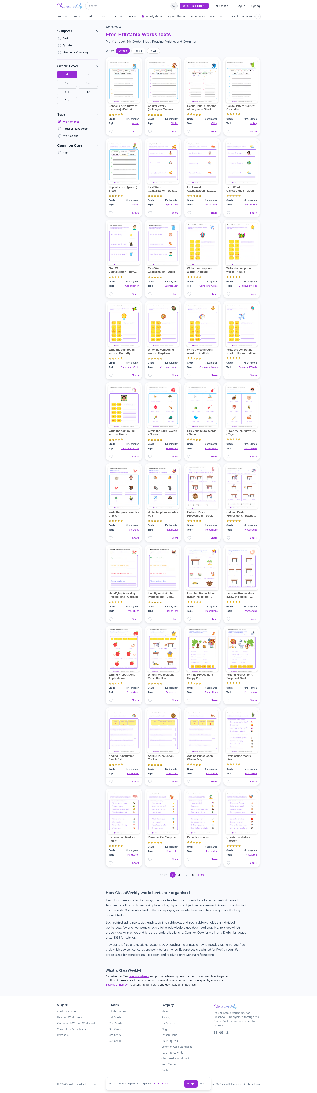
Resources (216, 16)
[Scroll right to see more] (258, 16)
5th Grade (115, 1041)
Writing (135, 123)
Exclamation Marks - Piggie (122, 839)
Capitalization (171, 204)
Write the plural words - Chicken (124, 514)
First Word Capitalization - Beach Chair (162, 190)
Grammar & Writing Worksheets (76, 1023)
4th (117, 16)
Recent (153, 50)
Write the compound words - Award (239, 270)
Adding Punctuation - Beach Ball (122, 757)
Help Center (168, 1064)
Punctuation (133, 773)
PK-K (61, 16)
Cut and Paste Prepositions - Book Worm (200, 516)
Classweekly (69, 5)
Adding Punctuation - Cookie (161, 757)
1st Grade (115, 1017)
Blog (164, 1029)
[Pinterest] (221, 1032)
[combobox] (127, 6)
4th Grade (115, 1035)
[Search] (173, 6)
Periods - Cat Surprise (162, 837)
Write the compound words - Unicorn (122, 432)
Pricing (165, 1017)
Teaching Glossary (241, 16)
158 (192, 874)
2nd (89, 16)
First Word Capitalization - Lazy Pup (200, 190)
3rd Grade (115, 1029)
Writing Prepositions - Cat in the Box (162, 676)
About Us (167, 1011)
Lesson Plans (198, 16)
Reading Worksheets (70, 1017)
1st (75, 16)
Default (123, 50)
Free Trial (192, 6)
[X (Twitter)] (227, 1032)
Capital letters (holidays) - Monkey (160, 107)
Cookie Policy (161, 1083)
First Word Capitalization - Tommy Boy (123, 272)
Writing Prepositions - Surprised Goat (240, 676)
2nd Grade (115, 1023)
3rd (103, 16)
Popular (138, 50)
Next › (201, 874)
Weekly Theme (154, 16)
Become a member (117, 984)
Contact (166, 1070)
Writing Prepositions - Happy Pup (201, 676)
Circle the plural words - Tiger (241, 432)
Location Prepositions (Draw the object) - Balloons (201, 597)
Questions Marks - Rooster (238, 839)
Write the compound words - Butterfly (122, 351)
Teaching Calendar (173, 1052)
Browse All (63, 1035)
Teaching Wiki (169, 1041)
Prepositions (211, 530)
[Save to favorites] (111, 131)
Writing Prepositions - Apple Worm (123, 676)
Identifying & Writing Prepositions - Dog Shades (161, 597)
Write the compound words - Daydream (161, 351)
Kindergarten (117, 1011)
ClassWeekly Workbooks (176, 1058)
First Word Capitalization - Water (161, 270)
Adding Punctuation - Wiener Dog (200, 757)
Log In (241, 6)
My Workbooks (176, 16)
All (67, 74)
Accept (191, 1083)
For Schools (221, 6)
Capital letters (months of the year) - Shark (201, 107)
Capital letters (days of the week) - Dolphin (123, 107)
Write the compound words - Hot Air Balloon (241, 351)
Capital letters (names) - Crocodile (241, 107)
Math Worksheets (68, 1011)
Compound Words (208, 286)
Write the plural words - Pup (163, 514)
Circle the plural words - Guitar (201, 432)
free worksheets (139, 976)
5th (131, 16)
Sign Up (256, 6)
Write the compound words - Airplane (200, 270)
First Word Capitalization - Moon (240, 188)
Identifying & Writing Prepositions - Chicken (123, 595)
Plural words (172, 448)
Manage (204, 1083)
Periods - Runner (198, 837)
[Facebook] (215, 1032)
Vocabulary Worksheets (71, 1029)
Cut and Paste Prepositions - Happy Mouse (239, 516)
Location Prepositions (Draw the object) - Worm (240, 597)
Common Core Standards (176, 1046)
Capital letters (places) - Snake (124, 188)
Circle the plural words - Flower (162, 432)
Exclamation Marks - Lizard (239, 757)
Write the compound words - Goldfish (200, 351)
